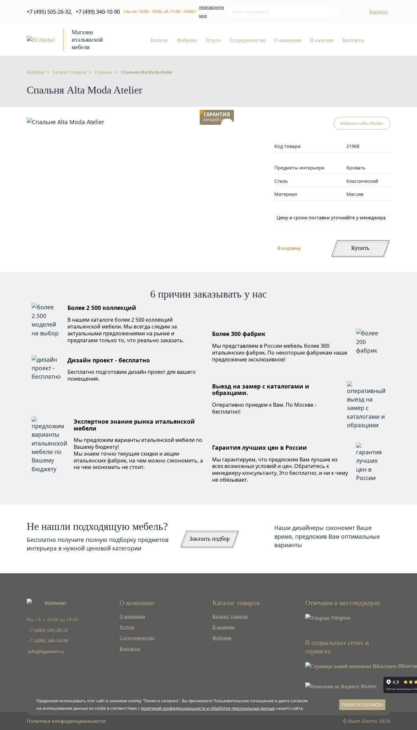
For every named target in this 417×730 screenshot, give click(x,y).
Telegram (340, 617)
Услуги (213, 40)
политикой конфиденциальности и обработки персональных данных (208, 708)
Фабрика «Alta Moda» (361, 123)
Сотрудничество (247, 40)
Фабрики (187, 40)
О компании (287, 40)
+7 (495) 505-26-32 (49, 11)
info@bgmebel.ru (46, 651)
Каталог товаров (230, 616)
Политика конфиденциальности (66, 721)
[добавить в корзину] (227, 125)
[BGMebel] (41, 39)
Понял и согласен (362, 705)
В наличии (322, 40)
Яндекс (368, 686)
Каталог (159, 40)
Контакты (353, 40)
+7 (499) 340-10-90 (98, 11)
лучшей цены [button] (217, 117)
